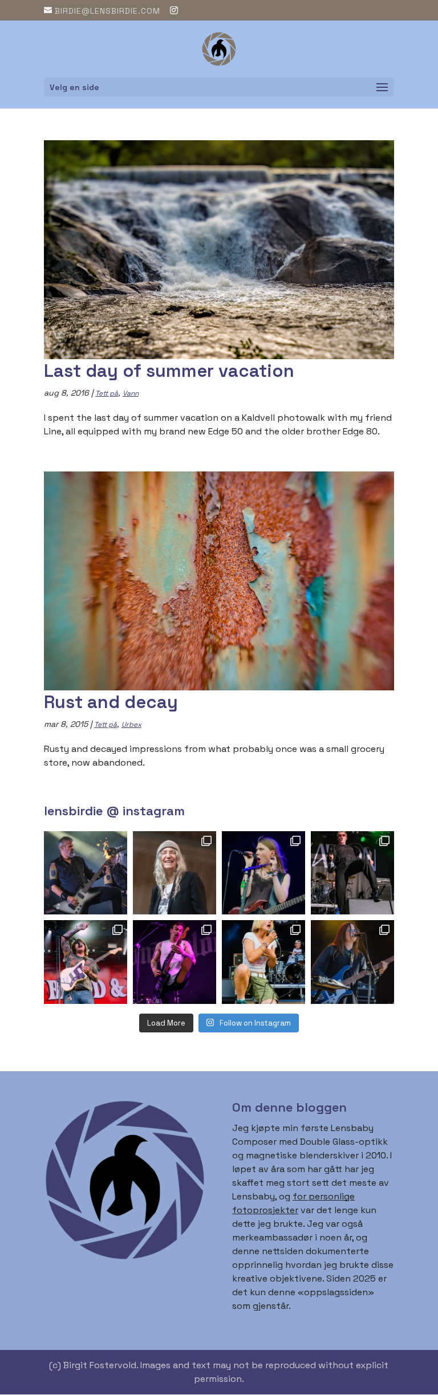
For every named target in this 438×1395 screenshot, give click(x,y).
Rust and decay (111, 701)
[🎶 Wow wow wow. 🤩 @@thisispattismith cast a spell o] (174, 872)
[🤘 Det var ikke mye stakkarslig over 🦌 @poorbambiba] (263, 872)
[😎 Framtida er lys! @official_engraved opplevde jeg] (263, 961)
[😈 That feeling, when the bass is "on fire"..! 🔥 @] (85, 872)
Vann (131, 393)
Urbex (131, 724)
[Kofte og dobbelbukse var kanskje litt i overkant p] (174, 961)
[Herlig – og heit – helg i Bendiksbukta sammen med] (352, 961)
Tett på (106, 393)
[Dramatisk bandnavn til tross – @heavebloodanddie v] (85, 961)
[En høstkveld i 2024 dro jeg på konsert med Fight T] (352, 872)
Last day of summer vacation (169, 370)
